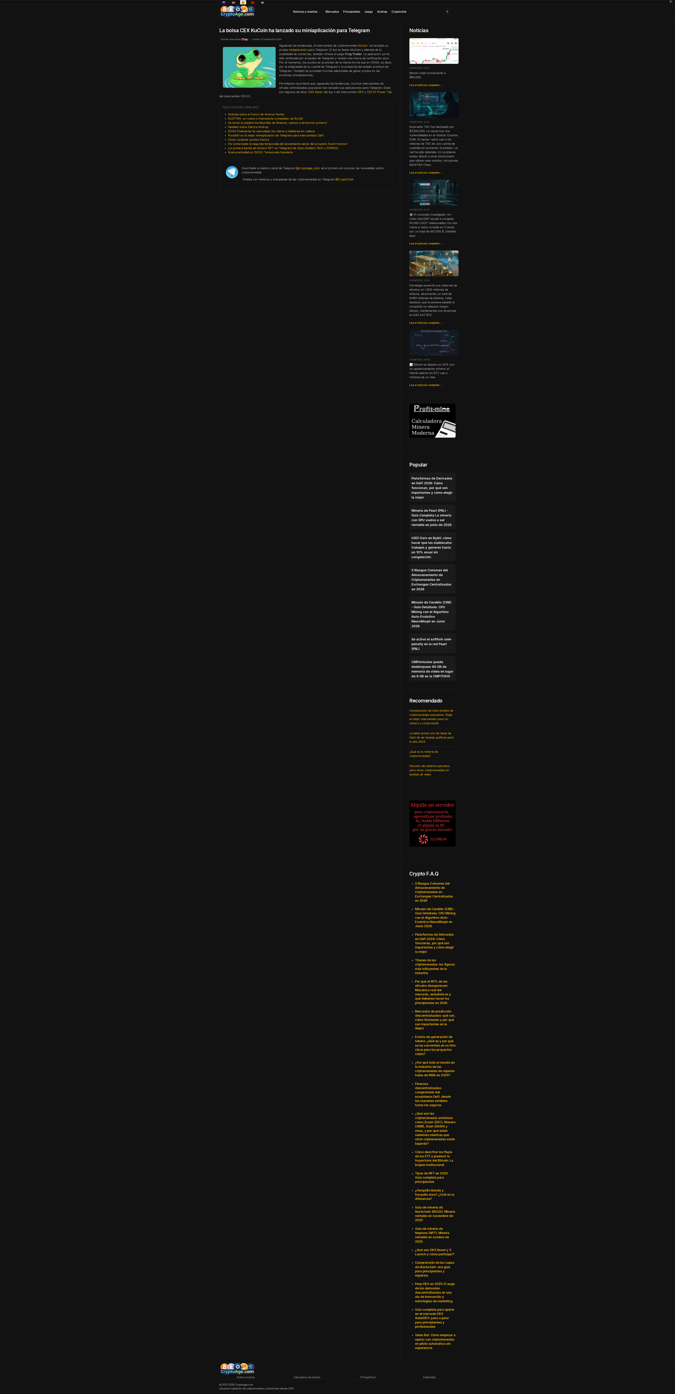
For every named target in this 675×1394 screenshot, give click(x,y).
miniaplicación (298, 50)
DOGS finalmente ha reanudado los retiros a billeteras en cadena (271, 131)
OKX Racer (315, 92)
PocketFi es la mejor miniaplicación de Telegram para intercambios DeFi (276, 135)
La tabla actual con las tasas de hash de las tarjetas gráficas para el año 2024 (431, 737)
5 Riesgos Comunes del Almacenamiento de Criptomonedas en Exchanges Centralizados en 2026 (434, 892)
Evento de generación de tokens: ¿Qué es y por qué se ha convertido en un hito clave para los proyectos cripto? (435, 1045)
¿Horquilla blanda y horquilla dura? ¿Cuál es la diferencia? (434, 1194)
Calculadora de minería (307, 1377)
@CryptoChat (344, 179)
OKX (361, 92)
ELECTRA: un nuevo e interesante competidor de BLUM (265, 118)
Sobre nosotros (246, 1377)
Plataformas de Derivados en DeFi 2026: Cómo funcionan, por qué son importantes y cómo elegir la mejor (434, 943)
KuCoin (363, 45)
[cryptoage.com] (237, 11)
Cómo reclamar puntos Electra (248, 139)
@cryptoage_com (307, 168)
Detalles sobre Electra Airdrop (248, 127)
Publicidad (429, 1377)
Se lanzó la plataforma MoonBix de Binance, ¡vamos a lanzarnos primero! (277, 122)
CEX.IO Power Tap (379, 92)
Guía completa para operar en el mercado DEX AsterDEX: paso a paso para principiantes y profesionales (434, 1318)
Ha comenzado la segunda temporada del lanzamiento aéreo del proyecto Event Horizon (287, 144)
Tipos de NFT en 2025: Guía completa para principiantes (431, 1177)
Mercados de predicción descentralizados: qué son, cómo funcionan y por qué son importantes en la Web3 (435, 1019)
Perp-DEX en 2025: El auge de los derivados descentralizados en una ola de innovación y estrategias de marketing (435, 1292)
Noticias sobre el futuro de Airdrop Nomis (256, 114)
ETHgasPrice (368, 1377)
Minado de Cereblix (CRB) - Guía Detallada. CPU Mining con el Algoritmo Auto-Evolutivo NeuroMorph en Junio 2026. (435, 917)
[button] (307, 12)
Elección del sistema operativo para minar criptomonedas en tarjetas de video (429, 770)
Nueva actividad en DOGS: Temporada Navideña (260, 152)
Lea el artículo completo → (426, 85)
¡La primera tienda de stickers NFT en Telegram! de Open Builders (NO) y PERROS (283, 148)
